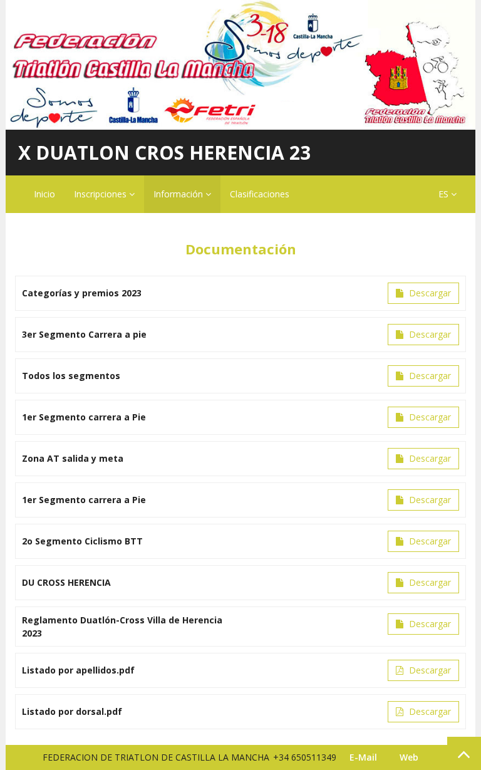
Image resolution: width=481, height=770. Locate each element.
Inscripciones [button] (101, 194)
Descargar (428, 293)
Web (409, 757)
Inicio (44, 194)
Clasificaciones (259, 194)
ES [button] (444, 194)
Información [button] (179, 194)
